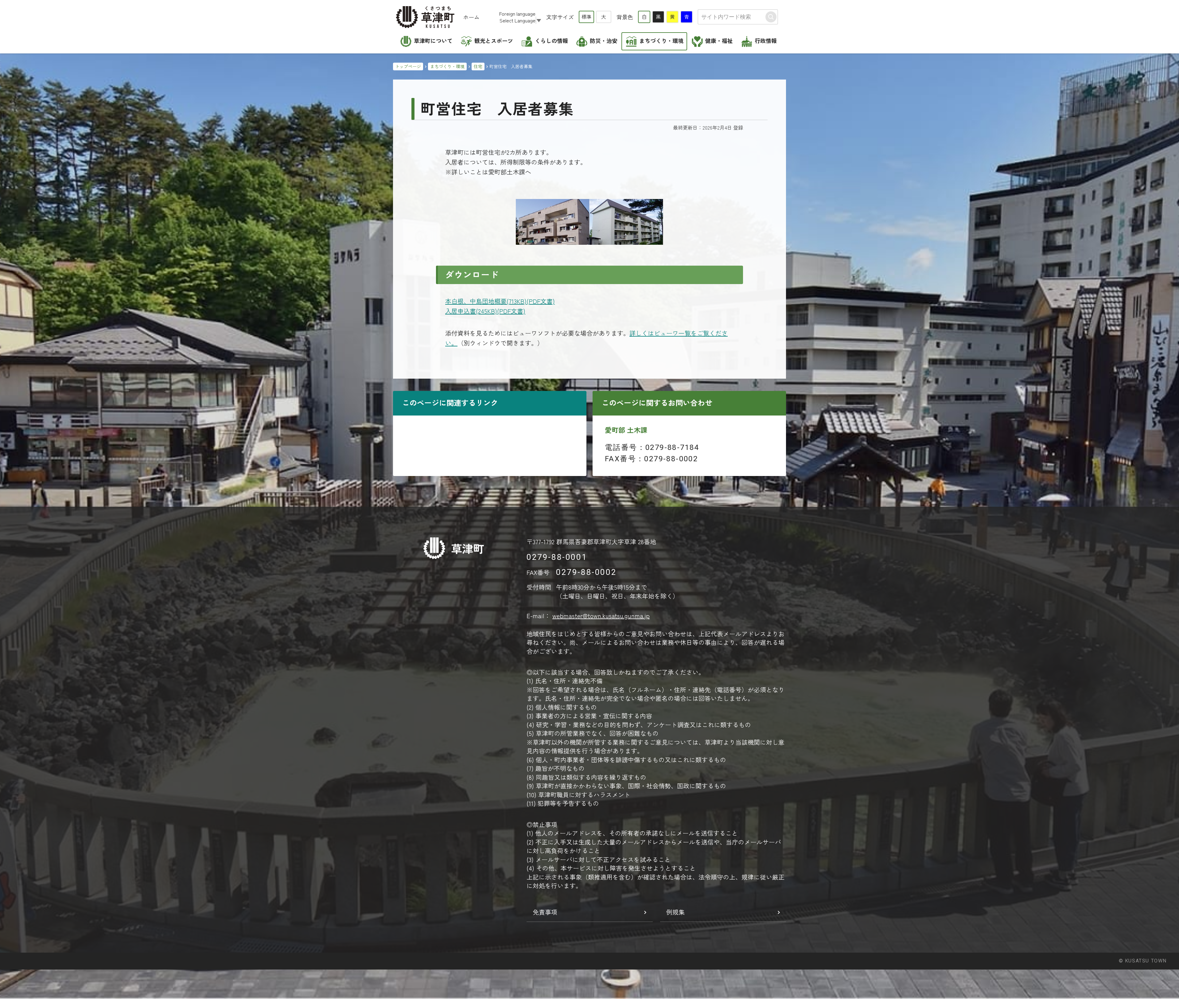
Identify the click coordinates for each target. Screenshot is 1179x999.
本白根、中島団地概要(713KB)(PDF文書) (500, 301)
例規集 (675, 911)
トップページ (408, 66)
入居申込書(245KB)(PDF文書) (485, 310)
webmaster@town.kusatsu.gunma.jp (601, 615)
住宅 (478, 66)
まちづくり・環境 (447, 66)
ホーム (471, 16)
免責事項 (545, 911)
